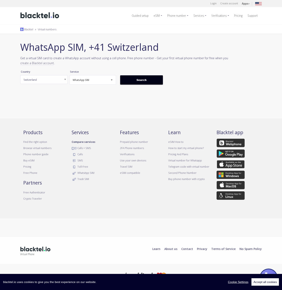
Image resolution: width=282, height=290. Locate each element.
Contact (187, 249)
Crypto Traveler (32, 198)
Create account (229, 3)
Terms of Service (223, 249)
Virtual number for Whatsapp (185, 160)
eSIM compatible (130, 173)
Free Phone (30, 173)
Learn (156, 249)
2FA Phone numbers (132, 148)
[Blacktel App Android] (231, 154)
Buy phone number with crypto (186, 179)
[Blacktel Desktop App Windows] (231, 175)
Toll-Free (82, 166)
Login (213, 3)
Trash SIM (83, 179)
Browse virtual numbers (37, 148)
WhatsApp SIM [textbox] (81, 80)
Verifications (219, 16)
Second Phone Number (182, 173)
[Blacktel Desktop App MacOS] (231, 186)
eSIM (157, 16)
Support (253, 16)
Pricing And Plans (178, 154)
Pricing (238, 16)
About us (170, 249)
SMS (80, 160)
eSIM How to (176, 142)
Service (74, 71)
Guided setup (140, 16)
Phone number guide (36, 154)
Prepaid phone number (134, 142)
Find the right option (35, 142)
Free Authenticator (34, 192)
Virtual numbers (47, 29)
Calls (80, 154)
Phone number (176, 16)
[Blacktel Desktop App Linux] (231, 196)
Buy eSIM (28, 160)
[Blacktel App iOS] (231, 165)
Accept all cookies (265, 282)
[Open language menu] (258, 3)
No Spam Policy (250, 249)
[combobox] (92, 80)
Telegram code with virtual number (188, 166)
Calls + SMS (84, 148)
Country (25, 71)
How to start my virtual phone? (186, 148)
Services (198, 16)
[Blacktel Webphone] (231, 144)
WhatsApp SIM (85, 173)
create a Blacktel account (37, 63)
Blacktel (28, 29)
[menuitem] (142, 15)
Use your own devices (133, 160)
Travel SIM (126, 166)
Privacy (202, 249)
